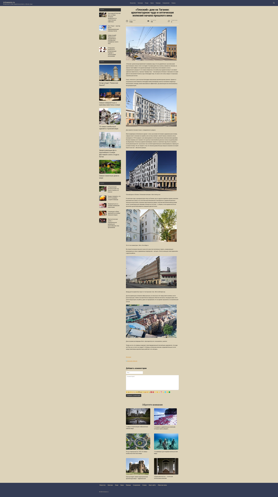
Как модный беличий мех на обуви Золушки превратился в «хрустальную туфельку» (114, 17)
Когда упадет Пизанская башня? (108, 84)
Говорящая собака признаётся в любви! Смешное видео (114, 213)
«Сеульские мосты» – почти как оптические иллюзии (163, 477)
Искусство (133, 3)
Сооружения (166, 3)
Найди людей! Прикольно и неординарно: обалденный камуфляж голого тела (113, 39)
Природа (158, 3)
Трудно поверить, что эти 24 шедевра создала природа (114, 198)
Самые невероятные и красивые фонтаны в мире (109, 104)
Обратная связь (162, 485)
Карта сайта (152, 485)
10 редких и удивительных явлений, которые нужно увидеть (164, 428)
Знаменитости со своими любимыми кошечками (113, 205)
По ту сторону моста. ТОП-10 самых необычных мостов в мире (136, 452)
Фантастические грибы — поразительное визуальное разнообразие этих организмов (113, 223)
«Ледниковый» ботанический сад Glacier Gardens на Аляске (113, 189)
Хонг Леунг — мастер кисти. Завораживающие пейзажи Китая (114, 28)
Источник (128, 357)
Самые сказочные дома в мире (109, 177)
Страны (174, 3)
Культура (140, 3)
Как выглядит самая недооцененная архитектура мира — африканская (137, 477)
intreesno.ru (9, 2)
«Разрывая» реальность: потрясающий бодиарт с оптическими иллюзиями (112, 52)
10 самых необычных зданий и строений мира (108, 128)
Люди (146, 3)
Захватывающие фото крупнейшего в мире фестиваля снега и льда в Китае (109, 153)
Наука (152, 3)
